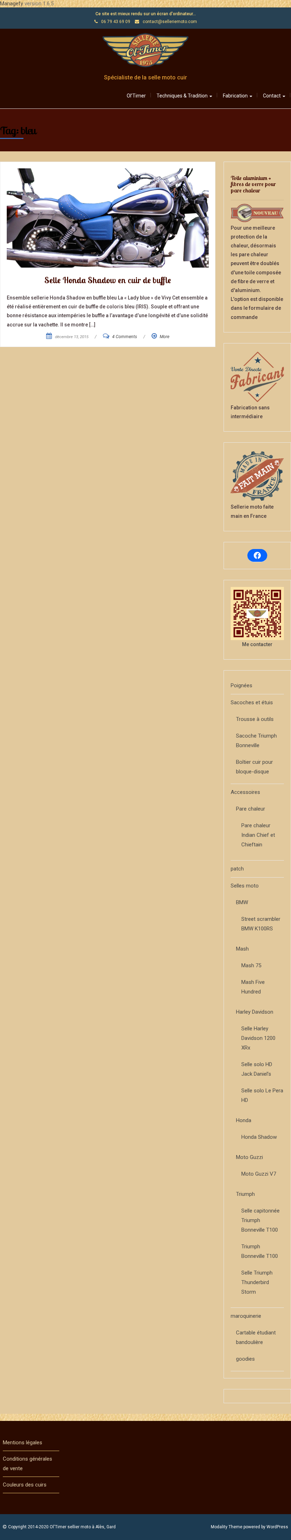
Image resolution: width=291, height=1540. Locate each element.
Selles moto (245, 886)
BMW (242, 902)
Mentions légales (22, 1442)
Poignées (241, 685)
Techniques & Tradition (183, 96)
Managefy (12, 3)
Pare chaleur (250, 809)
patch (237, 869)
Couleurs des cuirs (24, 1485)
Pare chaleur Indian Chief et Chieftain (258, 835)
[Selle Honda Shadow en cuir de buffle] (107, 218)
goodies (245, 1359)
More (164, 336)
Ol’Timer (136, 96)
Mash (242, 949)
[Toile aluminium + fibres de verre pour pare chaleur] (257, 213)
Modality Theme (226, 1526)
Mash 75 (251, 965)
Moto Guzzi (249, 1157)
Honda (243, 1120)
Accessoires (245, 792)
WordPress (277, 1526)
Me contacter (257, 644)
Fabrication (236, 96)
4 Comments (124, 336)
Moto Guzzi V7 (258, 1174)
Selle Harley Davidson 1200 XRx (258, 1038)
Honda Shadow (259, 1137)
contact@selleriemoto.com (170, 21)
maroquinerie (246, 1316)
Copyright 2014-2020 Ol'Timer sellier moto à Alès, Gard (62, 1526)
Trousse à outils (255, 719)
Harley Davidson (254, 1012)
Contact (272, 96)
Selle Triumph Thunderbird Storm (257, 1282)
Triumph (245, 1194)
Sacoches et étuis (252, 702)
